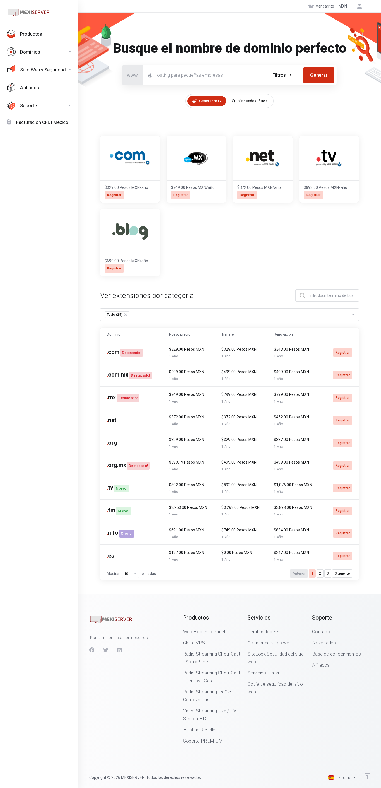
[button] (282, 75)
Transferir (229, 334)
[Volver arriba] (367, 776)
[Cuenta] (362, 6)
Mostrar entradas (131, 574)
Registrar (343, 353)
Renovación (283, 334)
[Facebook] (92, 650)
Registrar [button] (114, 195)
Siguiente (342, 573)
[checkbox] (309, 98)
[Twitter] (106, 650)
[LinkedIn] (120, 650)
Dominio (113, 334)
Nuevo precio (180, 334)
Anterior (299, 573)
